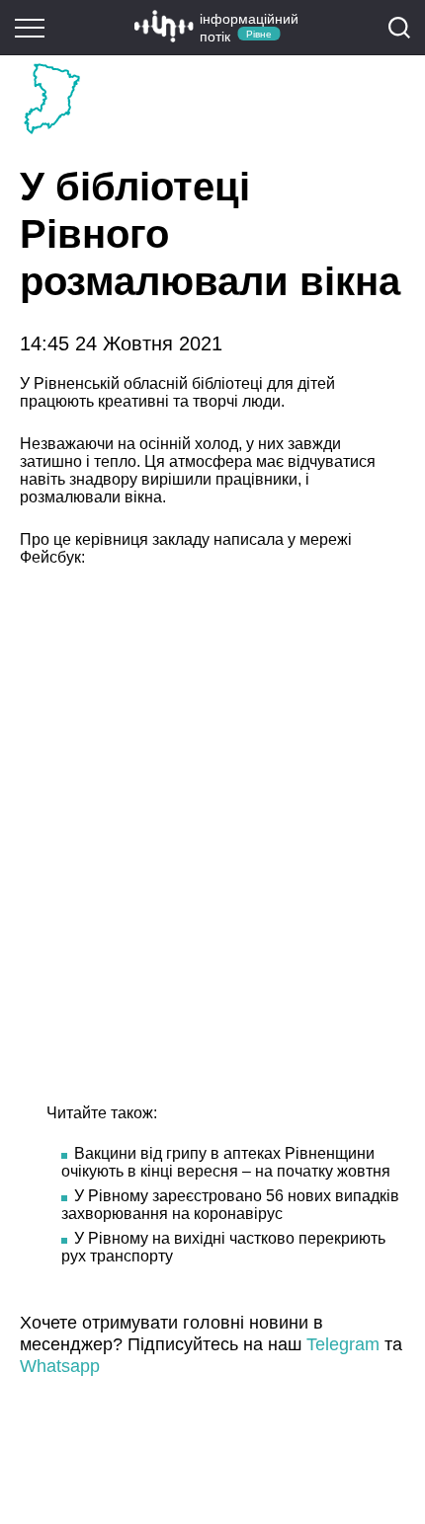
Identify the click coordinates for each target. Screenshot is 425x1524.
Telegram (343, 1344)
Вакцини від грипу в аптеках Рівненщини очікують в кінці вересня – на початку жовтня (225, 1162)
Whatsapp (60, 1366)
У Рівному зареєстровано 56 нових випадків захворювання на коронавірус (230, 1204)
